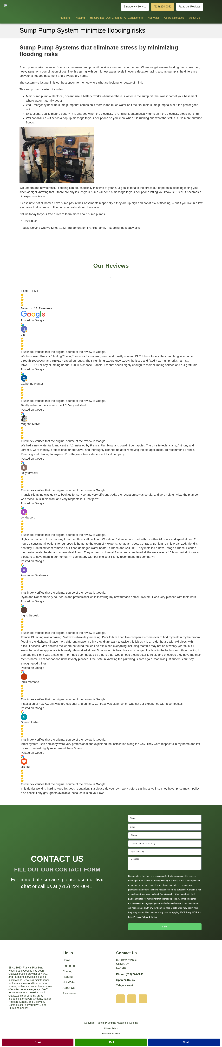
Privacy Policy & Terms (145, 917)
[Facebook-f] (115, 7)
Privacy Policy (111, 1028)
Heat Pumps (97, 17)
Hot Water (153, 17)
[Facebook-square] (143, 998)
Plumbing (65, 17)
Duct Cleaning (114, 17)
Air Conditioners (133, 17)
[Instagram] (94, 7)
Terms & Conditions (111, 1033)
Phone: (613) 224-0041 (130, 974)
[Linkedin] (104, 7)
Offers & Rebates (174, 17)
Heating (80, 17)
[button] (38, 1042)
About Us (194, 17)
